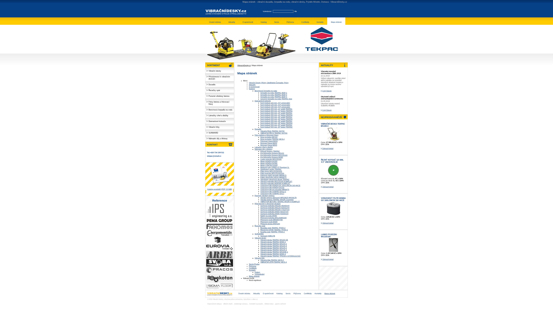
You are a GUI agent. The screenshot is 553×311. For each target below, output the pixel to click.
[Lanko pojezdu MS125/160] (333, 251)
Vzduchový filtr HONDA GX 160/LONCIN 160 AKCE (333, 199)
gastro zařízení (280, 304)
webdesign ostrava (240, 304)
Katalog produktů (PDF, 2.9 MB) (219, 189)
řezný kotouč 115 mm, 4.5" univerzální (332, 161)
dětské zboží (227, 304)
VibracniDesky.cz (244, 66)
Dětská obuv (269, 304)
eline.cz (255, 299)
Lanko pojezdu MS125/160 (329, 235)
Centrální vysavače (256, 304)
